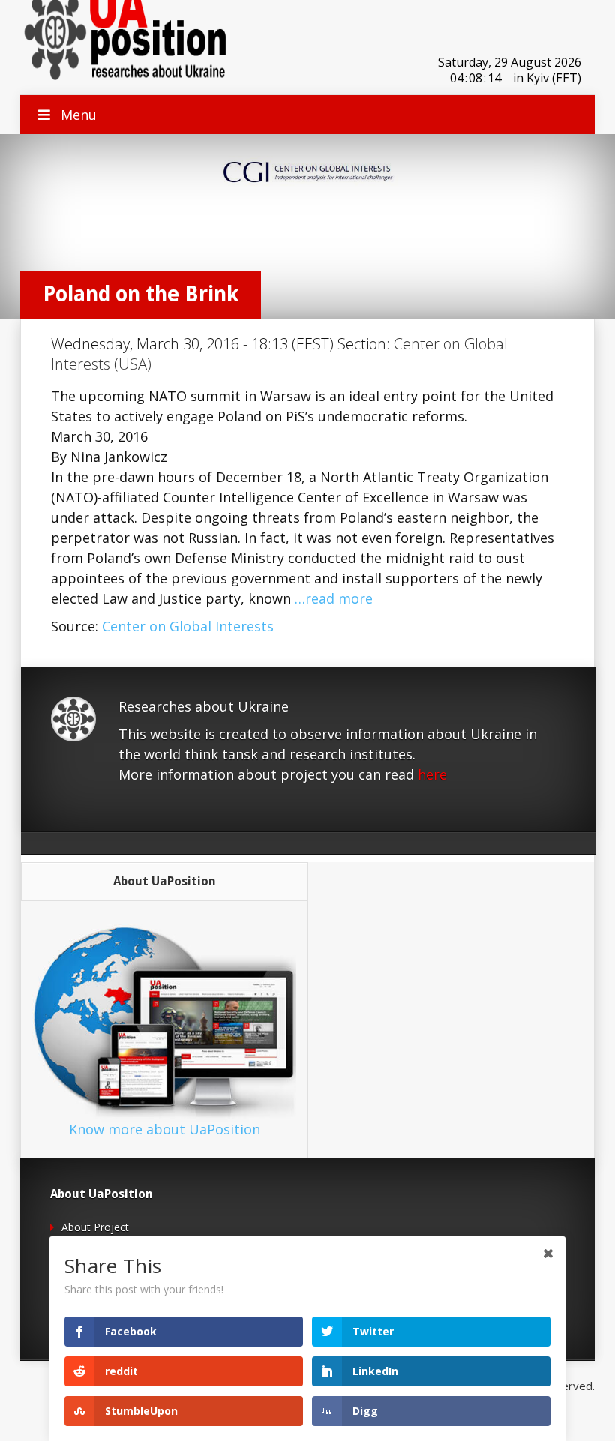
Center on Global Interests (188, 626)
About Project (95, 1227)
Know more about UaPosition (164, 1129)
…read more (334, 598)
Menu (79, 115)
